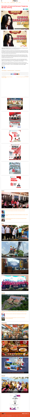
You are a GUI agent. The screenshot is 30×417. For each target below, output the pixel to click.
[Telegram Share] (26, 9)
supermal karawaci (17, 70)
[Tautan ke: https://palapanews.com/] (28, 293)
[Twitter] (12, 74)
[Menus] (1, 1)
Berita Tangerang (4, 70)
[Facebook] (11, 74)
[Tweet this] (25, 9)
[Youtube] (15, 74)
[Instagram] (14, 74)
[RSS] (18, 74)
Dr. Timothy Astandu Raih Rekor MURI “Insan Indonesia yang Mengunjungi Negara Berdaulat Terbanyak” (16, 219)
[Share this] (23, 9)
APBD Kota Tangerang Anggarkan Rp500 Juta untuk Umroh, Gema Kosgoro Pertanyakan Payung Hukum (15, 318)
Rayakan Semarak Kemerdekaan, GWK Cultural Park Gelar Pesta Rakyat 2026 (13, 209)
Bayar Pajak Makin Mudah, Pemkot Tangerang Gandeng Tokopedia (12, 391)
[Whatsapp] (27, 9)
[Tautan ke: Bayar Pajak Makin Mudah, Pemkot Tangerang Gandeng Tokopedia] (15, 385)
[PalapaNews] (15, 0)
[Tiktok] (17, 74)
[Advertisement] (15, 88)
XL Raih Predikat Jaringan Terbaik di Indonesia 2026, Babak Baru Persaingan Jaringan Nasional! (16, 215)
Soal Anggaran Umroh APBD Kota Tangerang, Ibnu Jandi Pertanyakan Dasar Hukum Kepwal (14, 312)
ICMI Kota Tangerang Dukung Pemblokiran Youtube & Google (7, 77)
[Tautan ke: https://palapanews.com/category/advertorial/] (28, 375)
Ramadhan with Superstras (10, 70)
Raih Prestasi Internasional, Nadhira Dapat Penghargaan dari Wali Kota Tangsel (15, 313)
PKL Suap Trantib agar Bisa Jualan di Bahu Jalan (22, 76)
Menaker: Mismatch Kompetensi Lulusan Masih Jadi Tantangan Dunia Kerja (15, 210)
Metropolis (3, 9)
